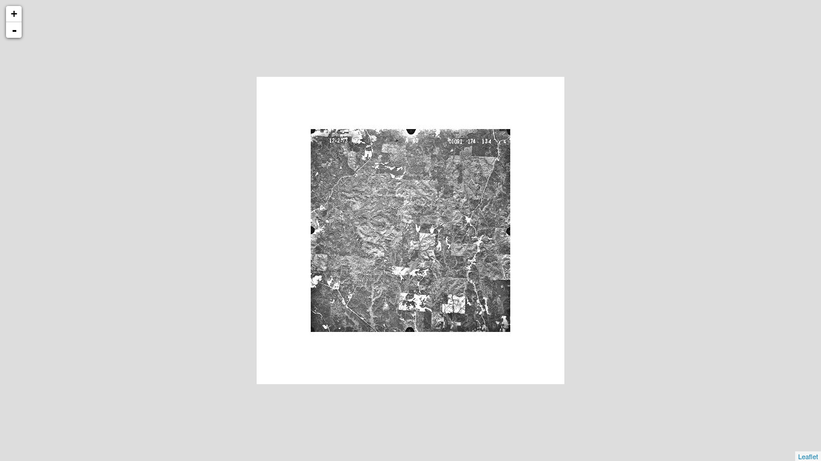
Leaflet (808, 456)
